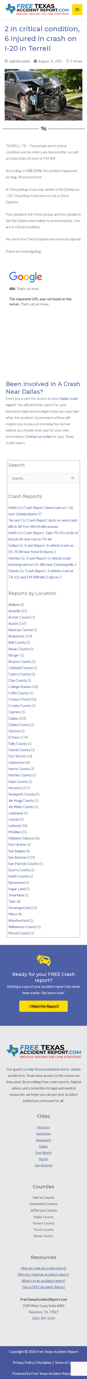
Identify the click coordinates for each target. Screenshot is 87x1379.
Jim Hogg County (21, 800)
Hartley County (20, 775)
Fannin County (19, 750)
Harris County (19, 769)
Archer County (19, 617)
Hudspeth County (21, 794)
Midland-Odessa (20, 838)
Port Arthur (17, 845)
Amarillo (14, 611)
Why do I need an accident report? (43, 1274)
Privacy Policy (23, 1363)
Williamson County (22, 927)
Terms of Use (64, 1363)
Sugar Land (16, 889)
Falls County (17, 744)
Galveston (16, 762)
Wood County (19, 933)
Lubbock (14, 826)
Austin (13, 624)
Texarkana (16, 895)
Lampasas (15, 813)
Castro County (19, 674)
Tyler (12, 901)
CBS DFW (33, 171)
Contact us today (38, 437)
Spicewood (16, 883)
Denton (14, 731)
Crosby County (19, 706)
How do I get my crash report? (43, 1268)
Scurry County (19, 870)
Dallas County (19, 725)
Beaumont (16, 636)
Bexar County (18, 649)
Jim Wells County (21, 807)
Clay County (17, 680)
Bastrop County (20, 630)
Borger (13, 655)
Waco (12, 914)
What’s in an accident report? (44, 1281)
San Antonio (17, 857)
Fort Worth (17, 756)
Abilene (13, 605)
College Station (20, 687)
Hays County (18, 782)
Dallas (13, 718)
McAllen (14, 832)
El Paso (14, 737)
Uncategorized (19, 908)
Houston (15, 788)
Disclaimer (44, 1363)
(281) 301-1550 (43, 1318)
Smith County (18, 876)
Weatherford (18, 921)
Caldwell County (20, 668)
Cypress (14, 712)
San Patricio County (23, 864)
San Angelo (16, 851)
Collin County (18, 693)
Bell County (17, 642)
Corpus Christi (19, 699)
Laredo (13, 819)
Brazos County (19, 662)
